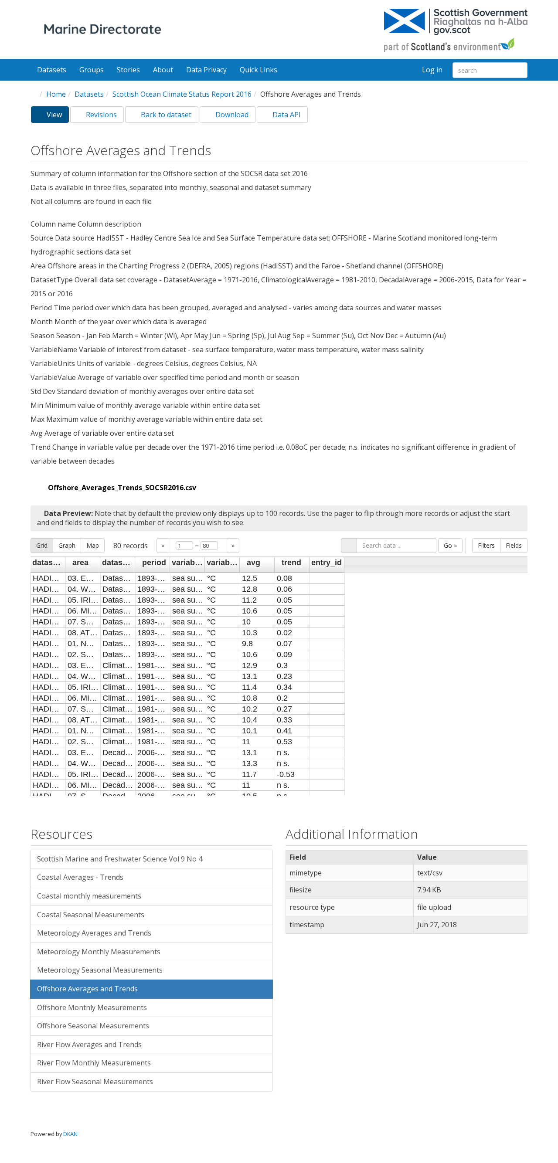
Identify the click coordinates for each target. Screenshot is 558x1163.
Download (231, 114)
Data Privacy (206, 70)
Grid (42, 545)
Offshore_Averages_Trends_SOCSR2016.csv (122, 487)
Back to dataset (165, 114)
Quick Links (259, 70)
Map (92, 545)
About (163, 70)
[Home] (104, 30)
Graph (66, 545)
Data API (286, 114)
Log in (432, 70)
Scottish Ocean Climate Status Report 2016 (182, 94)
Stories (128, 70)
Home (56, 94)
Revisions (100, 114)
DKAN (70, 1134)
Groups (91, 70)
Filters (486, 545)
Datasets (51, 70)
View (57, 116)
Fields (514, 545)
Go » (450, 545)
